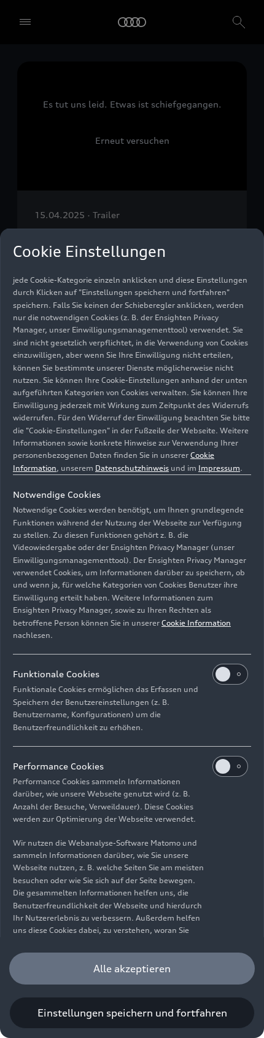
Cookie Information (196, 622)
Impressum (219, 468)
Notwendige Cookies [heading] (57, 494)
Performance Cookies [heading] (58, 766)
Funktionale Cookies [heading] (56, 674)
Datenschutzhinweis (132, 468)
